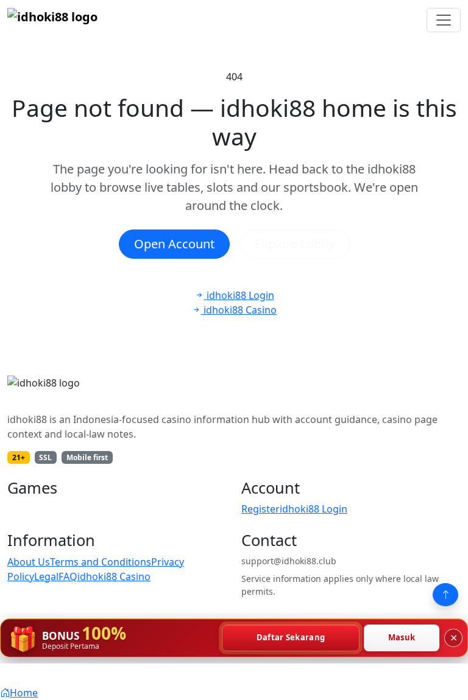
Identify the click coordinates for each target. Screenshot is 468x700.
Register (260, 509)
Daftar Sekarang (291, 637)
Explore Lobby (295, 244)
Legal (46, 576)
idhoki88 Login (313, 509)
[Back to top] (445, 594)
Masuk (402, 637)
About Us (28, 562)
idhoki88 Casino (114, 576)
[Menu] (444, 20)
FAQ (67, 576)
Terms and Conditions (100, 562)
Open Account (174, 244)
